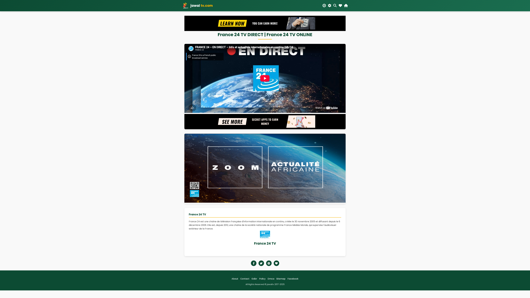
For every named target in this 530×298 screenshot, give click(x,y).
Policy (262, 278)
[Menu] (346, 5)
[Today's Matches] (324, 5)
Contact (244, 278)
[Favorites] (340, 5)
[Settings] (329, 5)
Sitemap (280, 278)
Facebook (292, 278)
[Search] (335, 5)
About (235, 278)
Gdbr (254, 278)
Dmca (271, 278)
